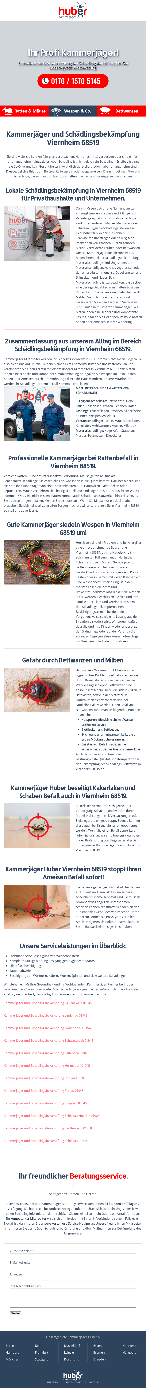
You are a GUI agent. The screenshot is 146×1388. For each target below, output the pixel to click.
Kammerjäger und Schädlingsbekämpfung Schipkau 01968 (45, 1141)
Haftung (94, 1382)
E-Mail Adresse (20, 1262)
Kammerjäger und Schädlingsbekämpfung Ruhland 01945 (45, 1078)
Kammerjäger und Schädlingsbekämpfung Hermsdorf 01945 (47, 1065)
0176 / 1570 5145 (76, 81)
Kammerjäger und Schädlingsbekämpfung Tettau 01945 (43, 1091)
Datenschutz (74, 1382)
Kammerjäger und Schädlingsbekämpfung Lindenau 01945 (45, 1015)
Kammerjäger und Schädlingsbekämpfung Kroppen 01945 (45, 1103)
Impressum (52, 1382)
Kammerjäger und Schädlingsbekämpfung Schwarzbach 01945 (48, 1040)
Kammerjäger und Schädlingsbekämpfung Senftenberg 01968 (48, 1128)
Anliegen (16, 1274)
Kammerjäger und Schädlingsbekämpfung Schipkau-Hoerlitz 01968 (51, 1116)
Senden (15, 1313)
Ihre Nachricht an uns (25, 1286)
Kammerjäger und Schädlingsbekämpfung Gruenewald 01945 (48, 1003)
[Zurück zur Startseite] (73, 10)
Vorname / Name (22, 1251)
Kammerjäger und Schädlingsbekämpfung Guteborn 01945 (46, 1053)
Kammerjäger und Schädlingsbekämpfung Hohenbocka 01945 (48, 1028)
